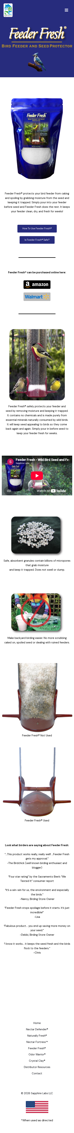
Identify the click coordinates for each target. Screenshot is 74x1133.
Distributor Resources (37, 1067)
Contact (37, 1073)
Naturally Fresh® (37, 1036)
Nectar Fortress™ (37, 1042)
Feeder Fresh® (37, 1048)
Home (37, 1023)
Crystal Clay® (37, 1061)
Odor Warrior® (37, 1054)
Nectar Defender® (37, 1029)
